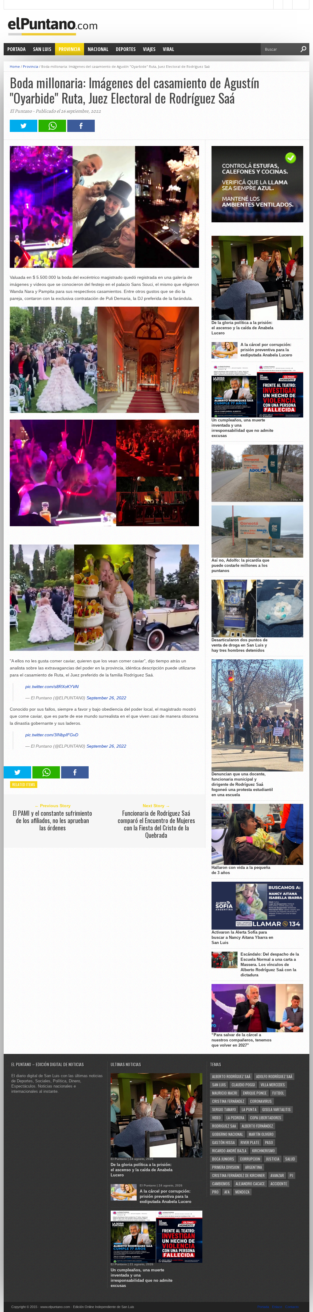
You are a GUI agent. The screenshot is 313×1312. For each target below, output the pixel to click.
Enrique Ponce (255, 1092)
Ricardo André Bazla (229, 1150)
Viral (168, 49)
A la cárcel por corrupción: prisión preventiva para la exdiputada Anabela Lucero (266, 349)
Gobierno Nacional (227, 1134)
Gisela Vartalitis (276, 1109)
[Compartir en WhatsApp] (52, 130)
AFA (227, 1191)
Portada (16, 49)
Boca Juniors (223, 1158)
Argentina (253, 1167)
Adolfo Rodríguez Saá (274, 1076)
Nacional (98, 49)
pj (291, 1175)
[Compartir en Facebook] (81, 130)
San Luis (42, 49)
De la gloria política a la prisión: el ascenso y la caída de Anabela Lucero (242, 327)
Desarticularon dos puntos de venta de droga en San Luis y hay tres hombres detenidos (239, 645)
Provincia (69, 49)
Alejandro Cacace (250, 1183)
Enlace (277, 1307)
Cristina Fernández (228, 1101)
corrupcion (250, 1158)
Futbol (278, 1092)
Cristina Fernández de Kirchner (238, 1175)
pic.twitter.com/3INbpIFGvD (51, 734)
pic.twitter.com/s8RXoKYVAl (52, 686)
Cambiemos (221, 1183)
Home (15, 66)
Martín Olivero (261, 1134)
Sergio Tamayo (224, 1109)
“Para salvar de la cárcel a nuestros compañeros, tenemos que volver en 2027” (241, 1040)
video (216, 1117)
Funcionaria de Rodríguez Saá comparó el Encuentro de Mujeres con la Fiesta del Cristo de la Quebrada (156, 824)
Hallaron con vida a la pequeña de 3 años (241, 870)
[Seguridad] (257, 221)
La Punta (249, 1109)
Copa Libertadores (265, 1117)
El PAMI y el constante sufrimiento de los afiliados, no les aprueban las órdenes (52, 820)
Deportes (126, 49)
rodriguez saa (224, 1125)
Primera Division (225, 1167)
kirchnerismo (263, 1150)
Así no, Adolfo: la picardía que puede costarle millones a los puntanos (240, 565)
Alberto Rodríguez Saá (231, 1076)
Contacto (292, 1307)
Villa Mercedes (273, 1084)
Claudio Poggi (243, 1084)
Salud (290, 1158)
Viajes (149, 49)
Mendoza (242, 1191)
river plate (250, 1142)
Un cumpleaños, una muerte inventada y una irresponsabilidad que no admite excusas (242, 428)
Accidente (279, 1183)
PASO (269, 1142)
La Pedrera (235, 1117)
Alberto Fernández (257, 1125)
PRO (215, 1191)
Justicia (272, 1158)
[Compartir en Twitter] (23, 130)
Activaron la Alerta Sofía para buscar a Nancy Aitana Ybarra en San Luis (242, 937)
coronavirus (261, 1101)
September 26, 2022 (106, 697)
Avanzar (277, 1175)
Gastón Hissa (223, 1142)
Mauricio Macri (224, 1092)
